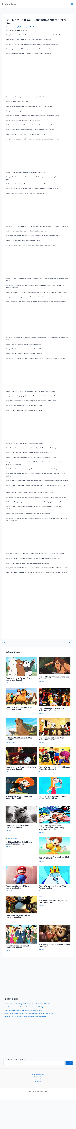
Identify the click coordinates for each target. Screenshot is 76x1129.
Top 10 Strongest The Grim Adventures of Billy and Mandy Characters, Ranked (51, 827)
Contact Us (38, 1079)
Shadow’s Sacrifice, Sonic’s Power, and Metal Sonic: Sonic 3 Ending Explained (26, 1007)
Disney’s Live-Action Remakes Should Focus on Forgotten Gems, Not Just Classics (28, 1013)
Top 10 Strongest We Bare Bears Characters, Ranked (18, 679)
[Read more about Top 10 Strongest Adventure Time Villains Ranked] (54, 875)
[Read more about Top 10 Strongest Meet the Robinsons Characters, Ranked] (54, 756)
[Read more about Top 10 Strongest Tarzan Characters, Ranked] (54, 666)
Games (13, 890)
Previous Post (7, 643)
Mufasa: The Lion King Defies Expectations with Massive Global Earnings (25, 1017)
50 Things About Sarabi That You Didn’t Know (19, 739)
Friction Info (9, 3)
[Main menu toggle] (72, 4)
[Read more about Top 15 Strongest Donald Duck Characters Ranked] (54, 727)
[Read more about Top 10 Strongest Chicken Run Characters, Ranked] (54, 697)
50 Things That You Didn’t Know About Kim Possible (19, 797)
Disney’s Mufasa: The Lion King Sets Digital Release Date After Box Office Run (26, 1004)
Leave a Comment (11, 27)
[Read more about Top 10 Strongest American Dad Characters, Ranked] (21, 934)
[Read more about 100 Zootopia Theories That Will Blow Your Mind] (54, 933)
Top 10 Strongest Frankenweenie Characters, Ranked (19, 826)
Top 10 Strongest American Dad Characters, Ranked (18, 947)
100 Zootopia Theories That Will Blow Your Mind (54, 945)
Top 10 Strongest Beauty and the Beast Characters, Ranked (21, 768)
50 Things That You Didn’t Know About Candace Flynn (52, 797)
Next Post (70, 643)
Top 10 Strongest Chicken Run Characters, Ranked (51, 709)
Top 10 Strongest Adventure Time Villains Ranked (53, 887)
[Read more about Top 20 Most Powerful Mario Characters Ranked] (21, 875)
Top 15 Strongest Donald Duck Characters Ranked (51, 739)
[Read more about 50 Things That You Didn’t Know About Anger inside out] (11, 838)
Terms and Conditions (38, 1074)
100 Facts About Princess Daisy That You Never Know (54, 858)
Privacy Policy (38, 1076)
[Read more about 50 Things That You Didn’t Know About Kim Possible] (21, 785)
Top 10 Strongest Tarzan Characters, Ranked (54, 678)
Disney (13, 742)
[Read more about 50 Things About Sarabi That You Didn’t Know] (21, 727)
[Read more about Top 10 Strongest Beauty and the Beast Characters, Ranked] (21, 756)
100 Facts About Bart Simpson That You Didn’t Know (53, 901)
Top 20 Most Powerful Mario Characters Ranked (17, 887)
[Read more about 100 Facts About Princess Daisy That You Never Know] (54, 846)
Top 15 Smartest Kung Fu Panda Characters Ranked (18, 916)
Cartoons (8, 683)
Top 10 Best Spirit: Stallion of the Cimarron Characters (19, 708)
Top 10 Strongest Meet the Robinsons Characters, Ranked (54, 768)
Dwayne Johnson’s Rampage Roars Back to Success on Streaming (23, 1010)
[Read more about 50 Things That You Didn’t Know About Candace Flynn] (54, 785)
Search (69, 1063)
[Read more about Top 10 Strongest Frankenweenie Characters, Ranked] (21, 814)
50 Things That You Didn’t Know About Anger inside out (19, 843)
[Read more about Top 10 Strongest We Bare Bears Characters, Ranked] (21, 666)
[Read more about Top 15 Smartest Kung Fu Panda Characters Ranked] (21, 904)
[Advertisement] (38, 76)
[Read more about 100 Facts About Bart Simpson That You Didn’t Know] (44, 897)
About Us (38, 1081)
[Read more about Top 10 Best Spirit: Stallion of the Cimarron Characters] (21, 696)
